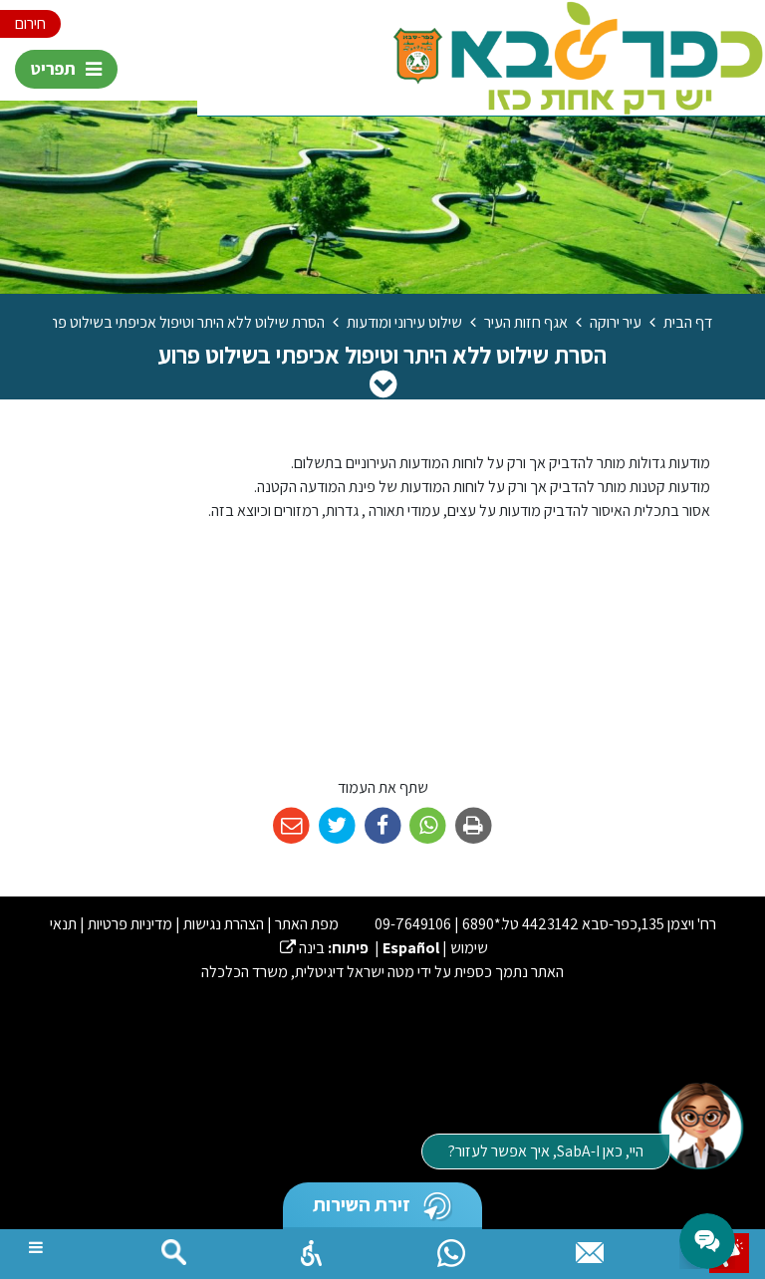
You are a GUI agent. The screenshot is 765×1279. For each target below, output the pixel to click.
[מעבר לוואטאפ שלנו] (451, 1248)
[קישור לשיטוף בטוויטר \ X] (337, 826)
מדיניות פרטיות (130, 923)
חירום (30, 23)
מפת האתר (307, 923)
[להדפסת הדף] (473, 826)
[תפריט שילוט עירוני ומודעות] (383, 383)
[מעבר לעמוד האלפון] (590, 1248)
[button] (312, 1248)
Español (410, 947)
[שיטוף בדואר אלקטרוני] (291, 826)
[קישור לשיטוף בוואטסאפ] (427, 826)
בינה (302, 947)
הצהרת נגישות (223, 923)
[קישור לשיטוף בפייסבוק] (383, 826)
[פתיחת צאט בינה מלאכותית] (700, 1124)
